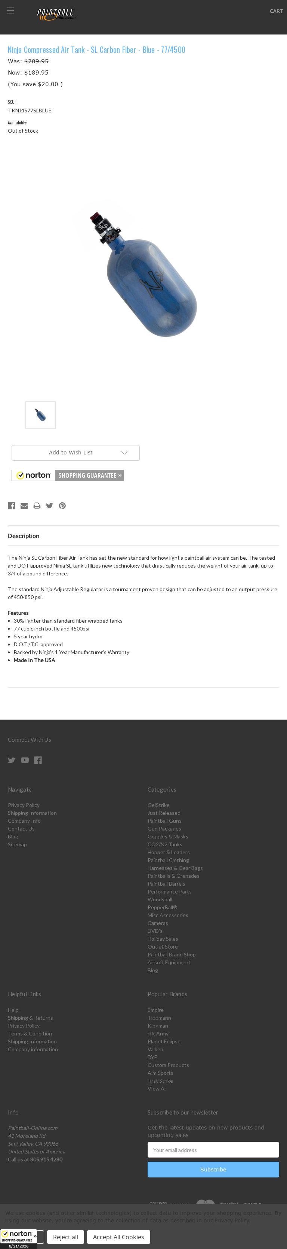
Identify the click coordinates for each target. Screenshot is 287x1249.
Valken (155, 1049)
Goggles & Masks (168, 836)
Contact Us (21, 828)
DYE (152, 1057)
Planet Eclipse (164, 1041)
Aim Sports (160, 1073)
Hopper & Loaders (169, 852)
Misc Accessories (168, 915)
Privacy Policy (24, 805)
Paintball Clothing (168, 860)
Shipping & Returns (30, 1017)
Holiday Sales (163, 938)
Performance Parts (170, 891)
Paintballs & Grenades (174, 876)
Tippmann (159, 1017)
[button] (18, 1239)
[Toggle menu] (10, 10)
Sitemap (17, 844)
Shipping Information (32, 813)
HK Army (158, 1033)
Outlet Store (163, 946)
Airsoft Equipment (169, 962)
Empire (156, 1010)
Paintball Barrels (166, 883)
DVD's (155, 931)
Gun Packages (164, 828)
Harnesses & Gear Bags (175, 868)
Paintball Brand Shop (172, 954)
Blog (13, 836)
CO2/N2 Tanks (165, 844)
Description (24, 535)
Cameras (158, 923)
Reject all (65, 1237)
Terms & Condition (30, 1033)
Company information (33, 1049)
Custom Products (168, 1065)
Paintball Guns (165, 820)
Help (13, 1010)
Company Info (24, 820)
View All (157, 1088)
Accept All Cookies (118, 1237)
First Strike (160, 1080)
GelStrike (159, 805)
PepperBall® (163, 907)
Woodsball (160, 899)
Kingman (158, 1025)
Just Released (164, 813)
